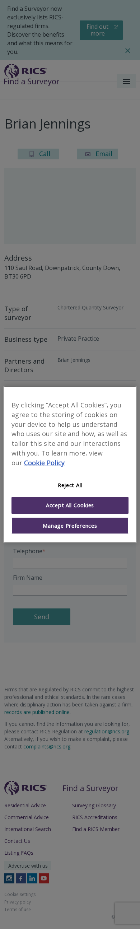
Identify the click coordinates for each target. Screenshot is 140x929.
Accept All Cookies (70, 505)
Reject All (70, 485)
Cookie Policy (44, 462)
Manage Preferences (70, 525)
